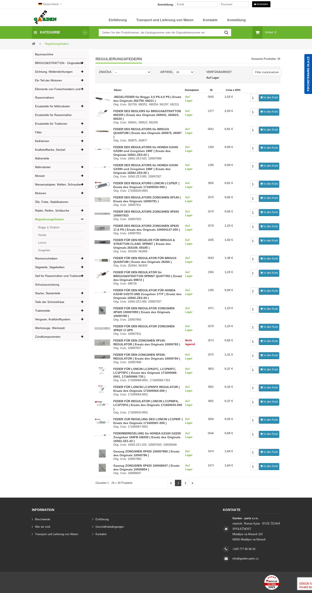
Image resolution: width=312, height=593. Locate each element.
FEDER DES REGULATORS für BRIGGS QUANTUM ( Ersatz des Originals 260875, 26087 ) (147, 132)
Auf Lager (212, 77)
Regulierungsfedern (49, 219)
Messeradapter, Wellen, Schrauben (58, 184)
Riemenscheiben (46, 258)
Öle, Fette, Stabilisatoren (51, 202)
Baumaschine (44, 54)
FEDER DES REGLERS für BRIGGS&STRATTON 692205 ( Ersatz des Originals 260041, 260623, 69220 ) (147, 114)
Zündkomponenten (47, 336)
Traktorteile (42, 310)
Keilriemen (42, 141)
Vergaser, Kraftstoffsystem (52, 319)
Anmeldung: (165, 4)
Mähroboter (43, 167)
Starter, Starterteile (47, 293)
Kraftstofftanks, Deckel (50, 149)
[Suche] (226, 32)
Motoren (40, 193)
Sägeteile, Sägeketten (50, 267)
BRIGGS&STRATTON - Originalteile (59, 63)
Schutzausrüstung (47, 284)
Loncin (42, 242)
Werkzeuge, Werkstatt (50, 328)
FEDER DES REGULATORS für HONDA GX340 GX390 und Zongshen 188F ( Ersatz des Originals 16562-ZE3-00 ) (145, 168)
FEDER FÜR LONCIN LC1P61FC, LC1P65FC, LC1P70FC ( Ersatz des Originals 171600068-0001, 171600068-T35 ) (145, 372)
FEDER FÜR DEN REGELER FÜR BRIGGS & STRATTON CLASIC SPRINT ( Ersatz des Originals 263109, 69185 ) (144, 243)
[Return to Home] (33, 43)
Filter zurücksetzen (267, 72)
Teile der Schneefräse (49, 302)
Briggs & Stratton (48, 227)
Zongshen (44, 250)
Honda (42, 235)
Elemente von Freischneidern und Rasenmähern (57, 93)
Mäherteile (42, 158)
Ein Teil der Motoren (48, 80)
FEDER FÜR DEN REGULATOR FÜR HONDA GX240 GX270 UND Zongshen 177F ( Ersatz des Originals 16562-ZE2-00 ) (147, 294)
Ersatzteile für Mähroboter (52, 106)
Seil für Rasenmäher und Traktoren (58, 276)
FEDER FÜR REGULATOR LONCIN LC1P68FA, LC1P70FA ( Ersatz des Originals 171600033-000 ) (147, 404)
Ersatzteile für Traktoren (51, 123)
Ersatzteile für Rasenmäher (53, 115)
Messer (40, 175)
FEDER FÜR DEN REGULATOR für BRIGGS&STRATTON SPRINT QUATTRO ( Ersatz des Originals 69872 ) (147, 276)
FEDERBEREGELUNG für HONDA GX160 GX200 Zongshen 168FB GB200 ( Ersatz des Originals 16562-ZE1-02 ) (147, 437)
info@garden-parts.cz (245, 558)
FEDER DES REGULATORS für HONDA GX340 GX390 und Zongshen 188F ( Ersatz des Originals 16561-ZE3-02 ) (145, 150)
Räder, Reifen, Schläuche (52, 210)
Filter (38, 132)
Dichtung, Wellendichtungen (54, 71)
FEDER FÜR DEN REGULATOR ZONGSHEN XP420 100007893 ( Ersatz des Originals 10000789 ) (143, 312)
